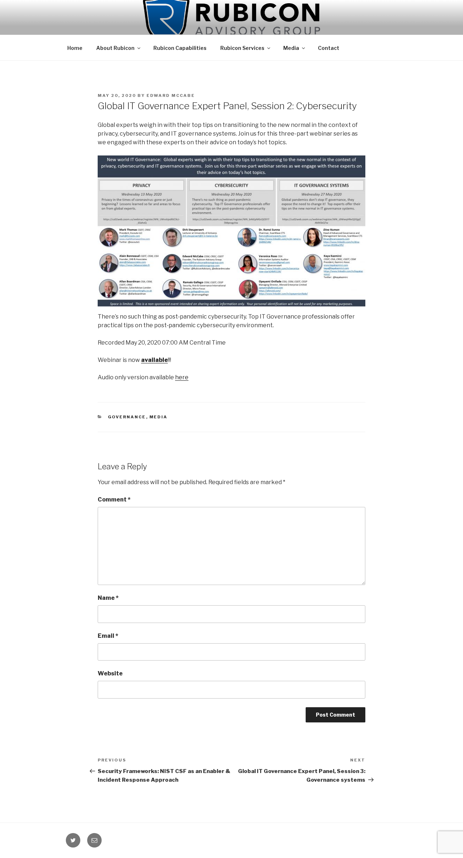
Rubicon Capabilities (180, 48)
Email (108, 635)
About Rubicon (115, 48)
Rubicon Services (242, 48)
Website (110, 673)
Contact (328, 48)
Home (74, 48)
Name (108, 597)
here (181, 377)
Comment (114, 499)
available (154, 360)
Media (291, 48)
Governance (127, 416)
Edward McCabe (170, 95)
